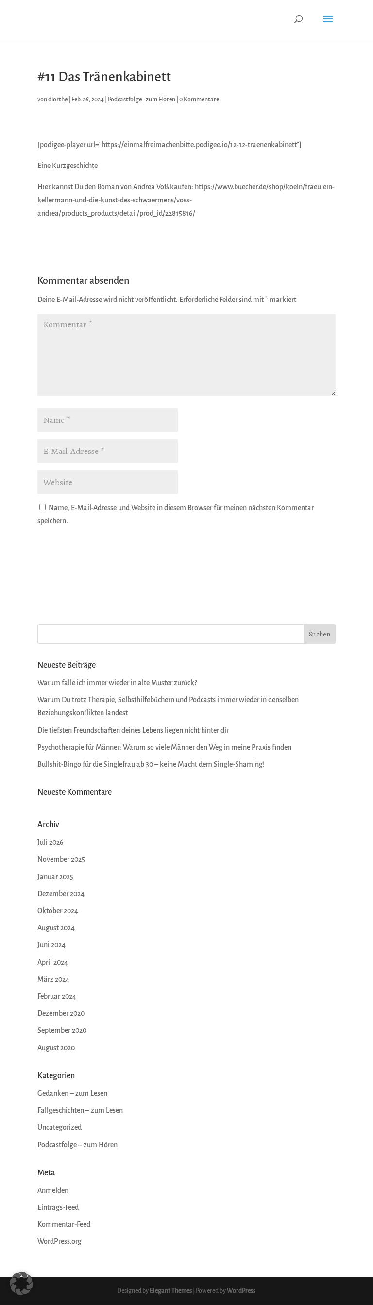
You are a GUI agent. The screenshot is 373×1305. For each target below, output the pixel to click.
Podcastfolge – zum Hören (77, 1145)
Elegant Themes (171, 1291)
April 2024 (52, 962)
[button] (21, 1283)
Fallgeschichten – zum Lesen (80, 1110)
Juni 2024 (51, 945)
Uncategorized (59, 1127)
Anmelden (52, 1190)
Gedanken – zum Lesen (72, 1093)
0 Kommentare (199, 99)
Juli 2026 (50, 842)
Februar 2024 (56, 996)
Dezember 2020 (61, 1013)
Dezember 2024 (61, 894)
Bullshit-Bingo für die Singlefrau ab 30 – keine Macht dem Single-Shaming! (151, 764)
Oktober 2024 (57, 911)
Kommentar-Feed (63, 1224)
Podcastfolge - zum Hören (141, 99)
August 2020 (56, 1048)
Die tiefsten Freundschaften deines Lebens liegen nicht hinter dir (133, 730)
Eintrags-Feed (58, 1207)
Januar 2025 (55, 877)
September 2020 (61, 1030)
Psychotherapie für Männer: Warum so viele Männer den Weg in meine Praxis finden (164, 747)
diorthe (58, 99)
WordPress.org (59, 1241)
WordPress (241, 1291)
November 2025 (61, 859)
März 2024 (53, 979)
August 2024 (56, 928)
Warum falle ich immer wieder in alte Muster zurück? (117, 682)
